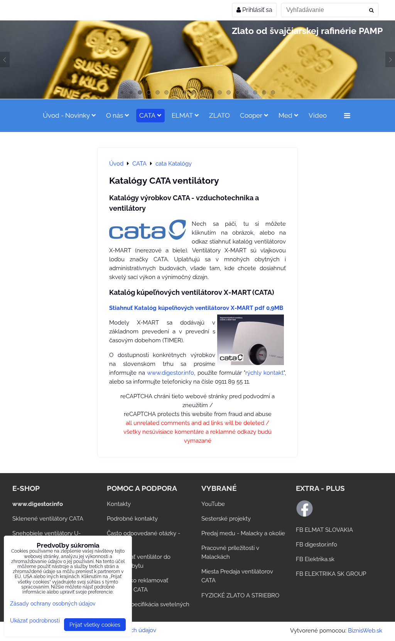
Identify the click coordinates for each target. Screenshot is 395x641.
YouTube (213, 504)
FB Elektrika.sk (315, 559)
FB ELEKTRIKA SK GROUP (331, 573)
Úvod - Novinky (66, 115)
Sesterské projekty (226, 518)
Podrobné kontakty (132, 518)
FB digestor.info (316, 544)
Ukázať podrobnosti (35, 620)
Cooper (251, 115)
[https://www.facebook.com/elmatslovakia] (304, 515)
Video (318, 115)
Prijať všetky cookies (94, 624)
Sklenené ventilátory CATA (47, 518)
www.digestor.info (170, 372)
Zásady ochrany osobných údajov (52, 603)
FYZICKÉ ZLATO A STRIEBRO (240, 595)
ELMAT (182, 115)
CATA (147, 115)
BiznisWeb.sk (365, 630)
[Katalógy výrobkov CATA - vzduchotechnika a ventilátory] (147, 231)
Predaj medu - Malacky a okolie (243, 533)
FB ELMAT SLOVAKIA (324, 529)
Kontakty (119, 504)
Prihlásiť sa (256, 10)
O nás (114, 115)
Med (285, 115)
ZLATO (219, 115)
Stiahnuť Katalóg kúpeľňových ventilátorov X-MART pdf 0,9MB (196, 307)
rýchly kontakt (264, 372)
